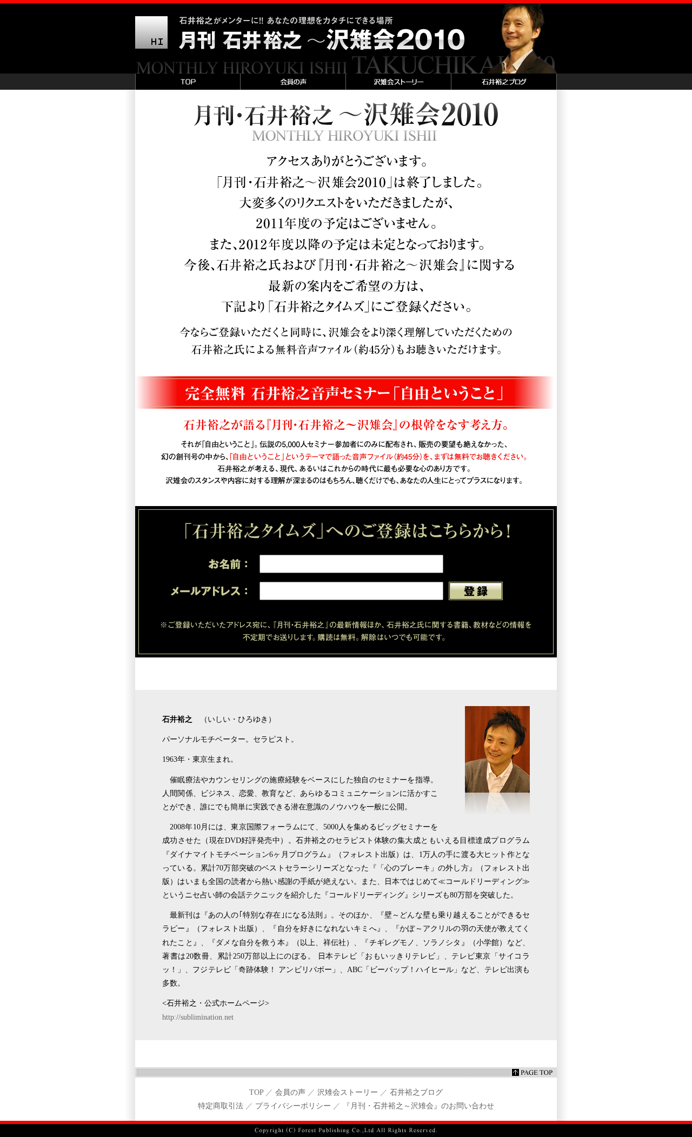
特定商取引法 (220, 1106)
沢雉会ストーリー (398, 82)
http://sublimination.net (198, 1017)
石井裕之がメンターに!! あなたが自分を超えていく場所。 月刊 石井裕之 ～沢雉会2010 (346, 37)
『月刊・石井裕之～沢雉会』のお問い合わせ (418, 1106)
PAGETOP (346, 1072)
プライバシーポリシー (293, 1106)
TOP (188, 82)
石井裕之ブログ (504, 82)
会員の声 (293, 82)
